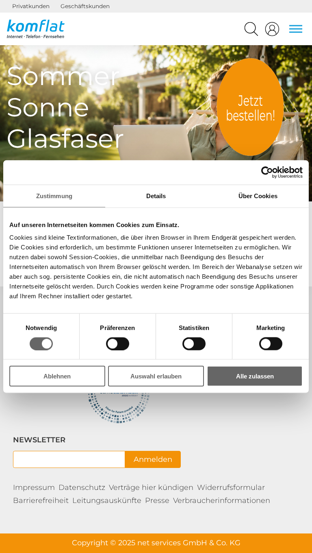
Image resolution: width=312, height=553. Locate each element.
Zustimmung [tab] (54, 195)
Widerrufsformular (231, 487)
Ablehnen (57, 376)
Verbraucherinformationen (221, 500)
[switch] (117, 343)
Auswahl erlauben (156, 376)
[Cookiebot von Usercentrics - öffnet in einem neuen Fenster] (267, 172)
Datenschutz (81, 487)
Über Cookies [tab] (257, 195)
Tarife (250, 107)
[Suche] (251, 31)
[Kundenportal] (272, 31)
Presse (157, 500)
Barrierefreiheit (41, 500)
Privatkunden (31, 6)
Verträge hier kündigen (151, 487)
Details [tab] (156, 195)
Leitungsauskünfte (106, 500)
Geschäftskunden (85, 6)
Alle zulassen (255, 376)
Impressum (34, 487)
